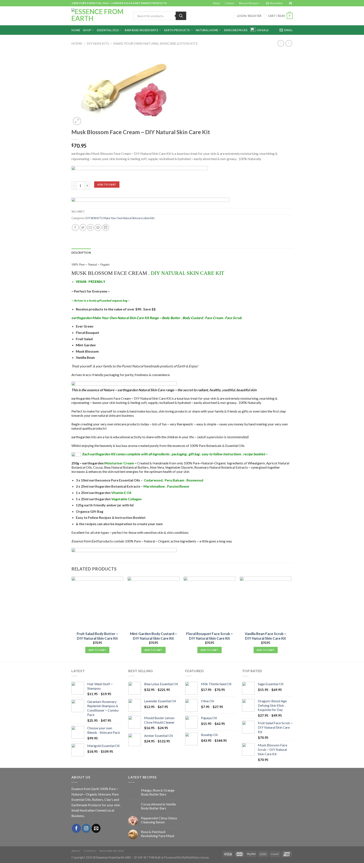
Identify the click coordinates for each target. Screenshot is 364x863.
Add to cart (106, 184)
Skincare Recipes (248, 3)
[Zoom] (77, 121)
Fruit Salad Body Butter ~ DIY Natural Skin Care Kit (97, 636)
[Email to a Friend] (90, 227)
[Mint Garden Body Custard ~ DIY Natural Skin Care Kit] (153, 603)
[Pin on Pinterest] (98, 227)
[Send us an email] (290, 3)
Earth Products (177, 30)
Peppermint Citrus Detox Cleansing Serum (159, 820)
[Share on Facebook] (75, 227)
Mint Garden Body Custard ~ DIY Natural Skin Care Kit (153, 636)
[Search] (181, 16)
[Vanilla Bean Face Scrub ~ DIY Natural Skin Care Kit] (266, 603)
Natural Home (207, 30)
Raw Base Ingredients (141, 30)
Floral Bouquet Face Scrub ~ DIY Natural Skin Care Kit (209, 636)
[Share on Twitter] (82, 227)
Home (75, 30)
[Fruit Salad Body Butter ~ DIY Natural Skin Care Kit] (97, 603)
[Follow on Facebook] (76, 828)
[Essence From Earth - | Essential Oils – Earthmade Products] (99, 16)
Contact (229, 3)
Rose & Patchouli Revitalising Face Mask (157, 834)
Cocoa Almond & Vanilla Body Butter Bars (158, 806)
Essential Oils (108, 30)
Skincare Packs (236, 30)
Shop (87, 30)
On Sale (263, 30)
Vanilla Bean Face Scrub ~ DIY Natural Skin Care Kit (265, 636)
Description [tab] (81, 252)
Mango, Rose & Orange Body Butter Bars (157, 792)
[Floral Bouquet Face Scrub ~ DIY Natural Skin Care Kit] (209, 603)
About (216, 3)
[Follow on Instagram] (86, 828)
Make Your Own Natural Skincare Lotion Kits (155, 43)
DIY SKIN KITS (98, 43)
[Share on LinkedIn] (105, 227)
